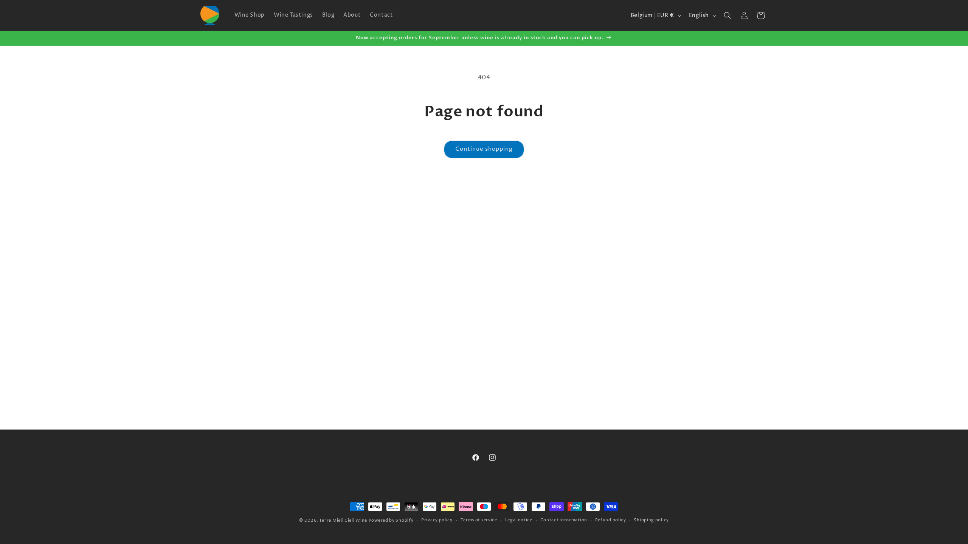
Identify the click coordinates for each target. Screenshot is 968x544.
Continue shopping (484, 149)
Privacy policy (437, 520)
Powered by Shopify (391, 520)
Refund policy (610, 520)
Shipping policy (651, 520)
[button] (727, 15)
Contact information (563, 520)
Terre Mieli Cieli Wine (343, 520)
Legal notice (518, 520)
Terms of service (479, 520)
